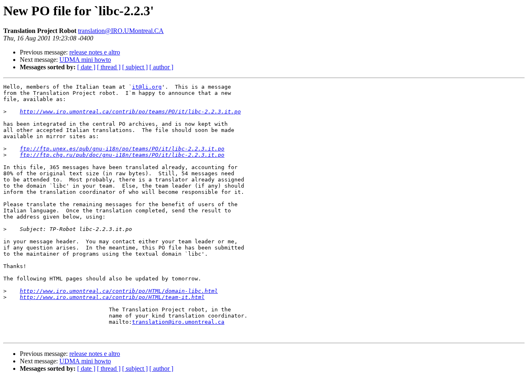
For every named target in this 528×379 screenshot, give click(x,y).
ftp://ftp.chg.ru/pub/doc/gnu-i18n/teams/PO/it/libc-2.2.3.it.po (122, 155)
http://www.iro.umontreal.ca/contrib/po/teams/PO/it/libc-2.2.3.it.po (130, 111)
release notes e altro (94, 52)
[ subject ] (135, 67)
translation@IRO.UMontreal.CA (121, 30)
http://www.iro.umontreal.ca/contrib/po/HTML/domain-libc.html (119, 291)
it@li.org (147, 87)
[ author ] (161, 67)
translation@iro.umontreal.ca (178, 322)
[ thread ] (108, 67)
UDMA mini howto (85, 59)
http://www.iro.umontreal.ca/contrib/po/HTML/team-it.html (112, 297)
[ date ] (86, 67)
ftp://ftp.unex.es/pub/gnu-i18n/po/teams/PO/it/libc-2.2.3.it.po (122, 149)
